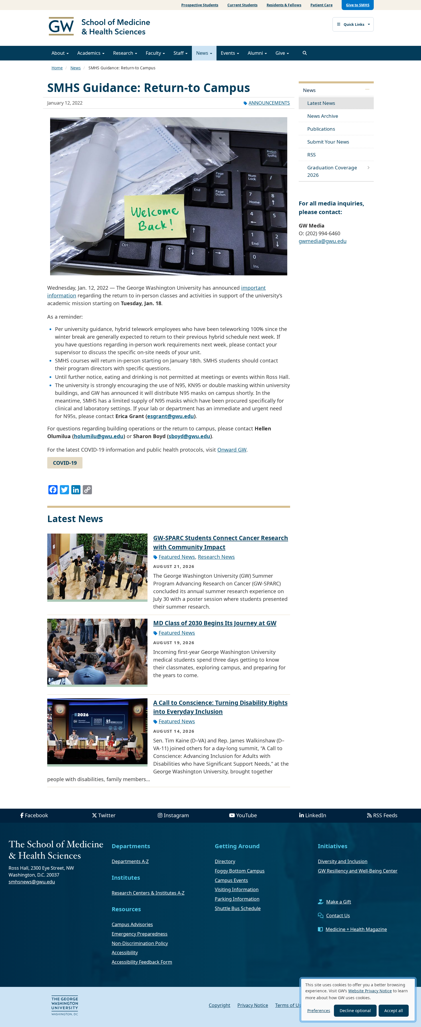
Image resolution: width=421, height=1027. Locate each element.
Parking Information (237, 899)
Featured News (177, 556)
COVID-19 (65, 462)
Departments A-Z (130, 861)
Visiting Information (237, 889)
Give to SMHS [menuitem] (357, 5)
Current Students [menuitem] (242, 5)
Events (228, 53)
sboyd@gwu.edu (189, 436)
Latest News (321, 103)
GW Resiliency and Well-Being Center (358, 871)
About (59, 53)
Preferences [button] (318, 1010)
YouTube (246, 815)
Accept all (393, 1010)
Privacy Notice (252, 1005)
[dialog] (358, 999)
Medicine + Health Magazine (356, 929)
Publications (321, 129)
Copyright (219, 1005)
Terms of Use (289, 1005)
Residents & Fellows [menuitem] (284, 5)
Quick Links (354, 24)
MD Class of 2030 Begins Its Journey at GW (214, 623)
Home (57, 67)
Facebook (36, 815)
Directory (225, 861)
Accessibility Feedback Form (142, 962)
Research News (216, 556)
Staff (179, 53)
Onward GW (231, 449)
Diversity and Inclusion (342, 861)
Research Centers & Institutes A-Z (148, 893)
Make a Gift (338, 902)
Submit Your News (328, 141)
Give (281, 53)
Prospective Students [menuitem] (199, 5)
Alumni (256, 53)
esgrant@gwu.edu (170, 416)
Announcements (269, 103)
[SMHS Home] (101, 27)
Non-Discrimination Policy (140, 943)
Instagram (176, 815)
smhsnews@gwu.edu (32, 882)
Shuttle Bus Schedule (238, 908)
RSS (311, 154)
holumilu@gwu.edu (98, 436)
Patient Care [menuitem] (321, 5)
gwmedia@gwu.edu (323, 241)
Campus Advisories (132, 924)
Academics (89, 53)
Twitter (106, 815)
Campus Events (231, 880)
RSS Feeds (385, 815)
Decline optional (355, 1010)
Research (123, 53)
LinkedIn (315, 815)
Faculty (154, 53)
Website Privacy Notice (370, 990)
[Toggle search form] (305, 53)
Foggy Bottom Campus (240, 871)
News (202, 53)
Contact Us (338, 915)
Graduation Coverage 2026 (332, 171)
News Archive (322, 116)
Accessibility (125, 952)
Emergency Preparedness (140, 934)
